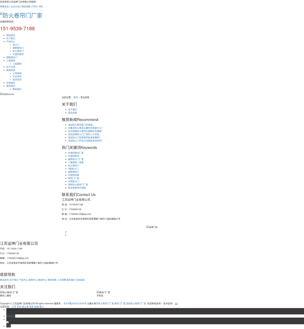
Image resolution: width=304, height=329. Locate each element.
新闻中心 (42, 279)
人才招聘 (61, 279)
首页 (75, 97)
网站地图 (26, 6)
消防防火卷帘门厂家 (78, 184)
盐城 (36, 306)
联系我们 (10, 85)
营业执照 (72, 112)
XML (41, 6)
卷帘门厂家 (73, 178)
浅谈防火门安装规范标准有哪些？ (84, 137)
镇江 (41, 306)
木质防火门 (73, 181)
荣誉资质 (52, 279)
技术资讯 (17, 79)
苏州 (19, 306)
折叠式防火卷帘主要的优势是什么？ (86, 127)
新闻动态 (10, 70)
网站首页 (10, 35)
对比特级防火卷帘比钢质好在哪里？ (86, 131)
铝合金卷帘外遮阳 (77, 187)
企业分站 (15, 6)
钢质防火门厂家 (76, 159)
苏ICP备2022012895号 (74, 303)
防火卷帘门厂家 (106, 303)
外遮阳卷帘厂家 (76, 152)
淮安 (31, 306)
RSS (34, 6)
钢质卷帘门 (18, 47)
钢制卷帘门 (11, 57)
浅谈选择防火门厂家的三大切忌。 (84, 134)
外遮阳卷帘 (18, 54)
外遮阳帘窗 (73, 174)
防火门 (16, 44)
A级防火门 (73, 168)
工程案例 (10, 60)
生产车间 (10, 66)
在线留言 (10, 82)
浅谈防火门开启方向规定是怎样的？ (86, 140)
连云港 (25, 306)
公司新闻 (17, 73)
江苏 (14, 306)
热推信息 (4, 6)
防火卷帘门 (18, 50)
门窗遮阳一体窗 (76, 162)
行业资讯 (17, 76)
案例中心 (32, 279)
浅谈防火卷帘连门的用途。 (81, 124)
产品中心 (10, 41)
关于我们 (10, 38)
